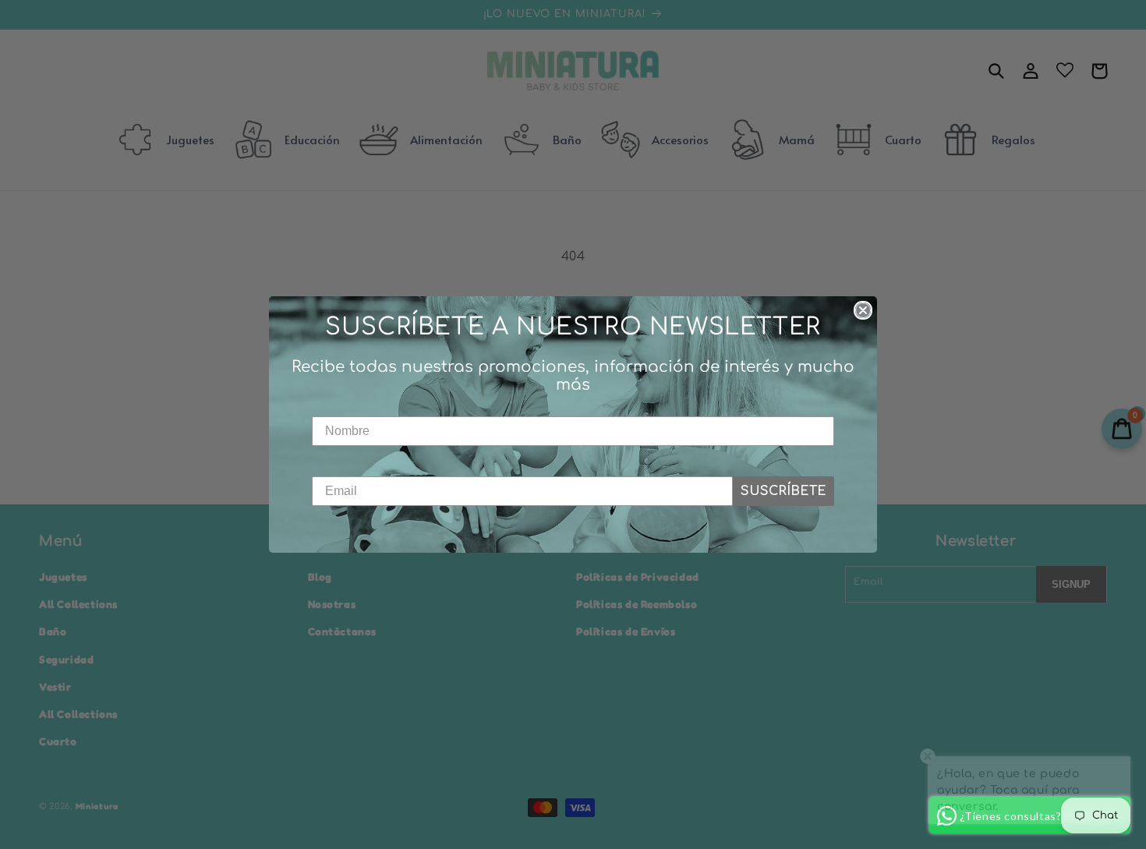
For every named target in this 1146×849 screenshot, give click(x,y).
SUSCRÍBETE (783, 491)
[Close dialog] (863, 310)
